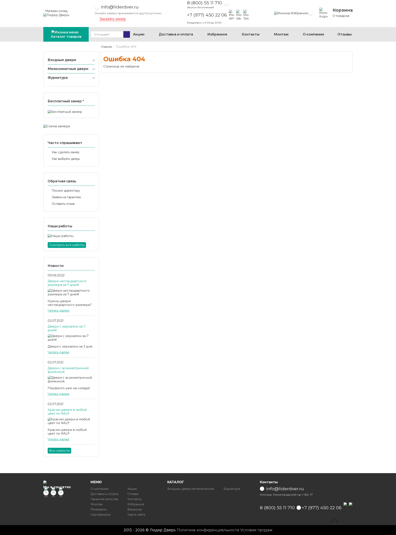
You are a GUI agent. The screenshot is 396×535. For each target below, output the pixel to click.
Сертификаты (101, 514)
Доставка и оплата (176, 34)
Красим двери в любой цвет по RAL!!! (67, 411)
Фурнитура (58, 78)
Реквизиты (99, 509)
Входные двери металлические (190, 489)
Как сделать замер (65, 152)
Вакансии (134, 509)
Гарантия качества (104, 499)
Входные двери (62, 60)
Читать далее (58, 310)
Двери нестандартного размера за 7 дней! (67, 283)
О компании (313, 34)
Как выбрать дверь (66, 159)
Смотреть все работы (67, 245)
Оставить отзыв (63, 204)
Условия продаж (256, 530)
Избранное (217, 34)
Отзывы (344, 34)
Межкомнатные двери (68, 69)
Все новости (59, 451)
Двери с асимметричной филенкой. (68, 370)
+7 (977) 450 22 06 (207, 15)
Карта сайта (136, 514)
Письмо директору (66, 190)
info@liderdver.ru (120, 6)
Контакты (250, 34)
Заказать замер (113, 19)
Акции (138, 34)
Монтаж (281, 34)
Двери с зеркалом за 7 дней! (66, 328)
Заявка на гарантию (66, 197)
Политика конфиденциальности (208, 530)
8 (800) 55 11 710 (204, 2)
